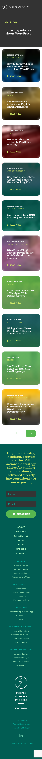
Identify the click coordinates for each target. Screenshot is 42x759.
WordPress (21, 589)
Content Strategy (21, 658)
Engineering (21, 615)
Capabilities (21, 536)
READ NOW (15, 76)
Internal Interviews (21, 631)
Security (11, 95)
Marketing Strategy (21, 654)
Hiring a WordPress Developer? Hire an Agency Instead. (19, 331)
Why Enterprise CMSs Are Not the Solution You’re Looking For (21, 179)
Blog (21, 544)
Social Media (21, 665)
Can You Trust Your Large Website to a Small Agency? (19, 368)
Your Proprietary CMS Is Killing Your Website (21, 216)
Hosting (11, 133)
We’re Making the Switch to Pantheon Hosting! (19, 142)
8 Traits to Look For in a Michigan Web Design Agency (21, 293)
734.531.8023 (21, 720)
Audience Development (21, 635)
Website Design (21, 566)
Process (21, 531)
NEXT (30, 433)
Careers (21, 549)
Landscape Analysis (21, 639)
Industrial (21, 619)
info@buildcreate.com (21, 724)
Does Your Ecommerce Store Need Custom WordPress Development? (21, 407)
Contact (21, 553)
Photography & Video (21, 577)
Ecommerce (21, 596)
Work (21, 540)
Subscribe (23, 514)
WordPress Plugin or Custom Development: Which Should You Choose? (20, 254)
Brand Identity (21, 642)
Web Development (16, 171)
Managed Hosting (21, 600)
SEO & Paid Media (21, 662)
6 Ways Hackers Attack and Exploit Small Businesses (18, 104)
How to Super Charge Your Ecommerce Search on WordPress (20, 66)
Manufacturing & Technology (21, 612)
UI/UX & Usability (21, 573)
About (21, 527)
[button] (37, 7)
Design (10, 284)
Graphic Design (21, 569)
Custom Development (18, 244)
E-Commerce (13, 58)
